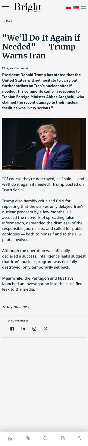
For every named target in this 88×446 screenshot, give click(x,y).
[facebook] (12, 329)
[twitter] (45, 329)
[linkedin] (23, 329)
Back (9, 21)
